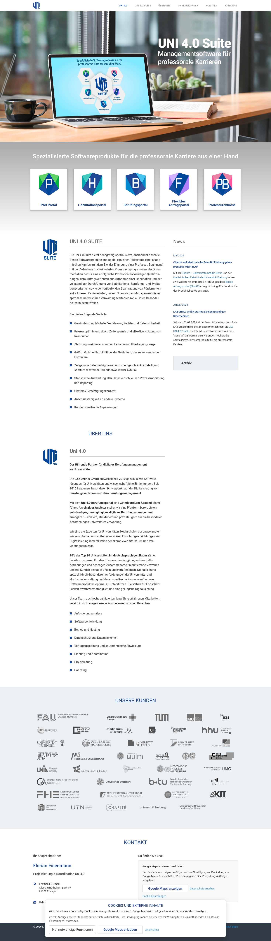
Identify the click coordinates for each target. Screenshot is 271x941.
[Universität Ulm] (130, 756)
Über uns (164, 5)
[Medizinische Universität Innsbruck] (180, 794)
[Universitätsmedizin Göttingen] (218, 769)
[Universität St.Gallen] (91, 769)
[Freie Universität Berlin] (221, 756)
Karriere (231, 5)
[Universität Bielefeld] (142, 743)
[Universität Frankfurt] (162, 756)
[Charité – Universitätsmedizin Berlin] (116, 807)
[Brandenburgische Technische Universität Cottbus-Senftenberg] (173, 781)
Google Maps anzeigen (165, 888)
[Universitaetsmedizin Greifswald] (48, 730)
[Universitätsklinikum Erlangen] (124, 717)
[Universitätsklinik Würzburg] (121, 730)
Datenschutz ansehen (202, 888)
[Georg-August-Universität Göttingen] (60, 781)
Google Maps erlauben (120, 929)
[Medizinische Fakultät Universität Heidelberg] (173, 769)
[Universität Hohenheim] (98, 743)
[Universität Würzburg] (83, 730)
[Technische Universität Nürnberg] (82, 807)
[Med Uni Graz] (87, 756)
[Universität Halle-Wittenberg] (189, 756)
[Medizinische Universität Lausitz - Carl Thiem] (193, 807)
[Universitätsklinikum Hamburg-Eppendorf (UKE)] (153, 730)
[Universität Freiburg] (153, 807)
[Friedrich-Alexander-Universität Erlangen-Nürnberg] (65, 717)
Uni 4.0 (123, 5)
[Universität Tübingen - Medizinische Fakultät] (53, 743)
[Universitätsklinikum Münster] (227, 717)
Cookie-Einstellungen (154, 896)
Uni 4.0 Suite (143, 5)
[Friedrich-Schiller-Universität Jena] (47, 756)
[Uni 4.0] (50, 457)
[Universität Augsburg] (48, 769)
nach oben (232, 926)
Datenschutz (152, 929)
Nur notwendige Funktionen (72, 929)
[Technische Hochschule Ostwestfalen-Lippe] (222, 781)
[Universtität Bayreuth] (184, 743)
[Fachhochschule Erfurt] (62, 794)
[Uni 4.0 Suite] (50, 249)
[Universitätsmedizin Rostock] (133, 769)
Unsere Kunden (188, 5)
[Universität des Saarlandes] (47, 807)
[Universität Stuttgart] (116, 781)
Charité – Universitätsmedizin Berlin (202, 273)
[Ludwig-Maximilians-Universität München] (197, 717)
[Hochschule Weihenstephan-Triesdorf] (125, 794)
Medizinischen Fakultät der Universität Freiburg (200, 277)
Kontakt (212, 5)
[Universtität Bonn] (222, 743)
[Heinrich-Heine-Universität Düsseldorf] (218, 730)
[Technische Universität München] (164, 717)
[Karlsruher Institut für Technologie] (222, 794)
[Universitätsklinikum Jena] (180, 730)
